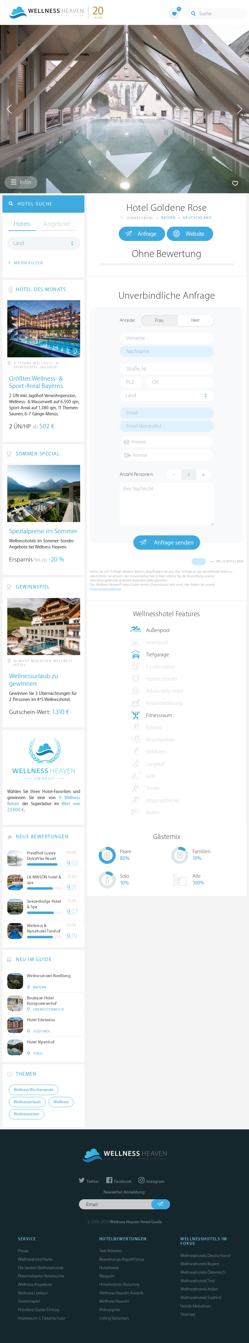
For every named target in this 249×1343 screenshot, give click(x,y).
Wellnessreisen (26, 1114)
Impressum (27, 1318)
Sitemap (187, 1314)
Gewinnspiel (29, 1301)
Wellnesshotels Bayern (199, 1263)
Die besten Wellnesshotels (40, 1267)
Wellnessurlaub (27, 1102)
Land (131, 396)
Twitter (92, 1181)
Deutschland (197, 218)
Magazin (106, 1276)
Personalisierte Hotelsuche (41, 1276)
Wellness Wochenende (33, 1089)
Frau (159, 320)
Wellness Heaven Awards (121, 1293)
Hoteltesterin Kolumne (119, 1284)
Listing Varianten (114, 1318)
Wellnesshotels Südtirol (200, 1297)
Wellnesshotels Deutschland (205, 1255)
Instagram (154, 1181)
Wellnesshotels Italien (199, 1289)
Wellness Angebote (35, 1284)
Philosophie (109, 1309)
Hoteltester (109, 1267)
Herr (195, 320)
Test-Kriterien (110, 1250)
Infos (25, 182)
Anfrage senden (173, 542)
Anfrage (147, 234)
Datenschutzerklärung (105, 589)
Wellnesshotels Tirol (197, 1280)
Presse (23, 1250)
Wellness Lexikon (33, 1293)
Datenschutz (53, 1318)
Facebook (122, 1181)
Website (195, 234)
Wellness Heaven (114, 1301)
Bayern (168, 218)
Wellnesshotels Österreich (203, 1272)
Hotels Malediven (195, 1306)
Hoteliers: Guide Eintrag (38, 1309)
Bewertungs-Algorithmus (121, 1259)
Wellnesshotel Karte (35, 1259)
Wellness (61, 1102)
